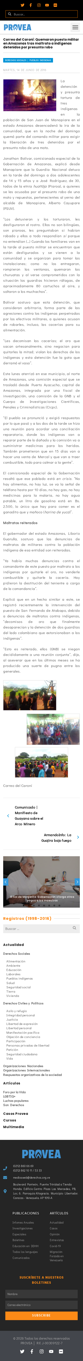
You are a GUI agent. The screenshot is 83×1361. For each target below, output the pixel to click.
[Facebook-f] (31, 5)
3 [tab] (34, 905)
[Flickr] (55, 5)
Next (77, 882)
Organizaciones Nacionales (23, 1066)
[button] (75, 27)
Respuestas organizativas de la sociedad (32, 1074)
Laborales (13, 974)
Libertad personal (19, 1028)
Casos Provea (15, 1113)
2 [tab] (29, 905)
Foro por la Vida (14, 1092)
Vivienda (12, 995)
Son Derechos (13, 1105)
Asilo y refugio (16, 1011)
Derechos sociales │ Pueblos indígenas (28, 60)
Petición (12, 1049)
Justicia (12, 1019)
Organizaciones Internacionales (26, 1070)
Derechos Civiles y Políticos (23, 1003)
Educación (13, 970)
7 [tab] (54, 905)
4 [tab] (39, 905)
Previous (5, 882)
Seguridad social (18, 987)
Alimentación (15, 961)
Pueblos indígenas (19, 978)
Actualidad (13, 945)
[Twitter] (22, 5)
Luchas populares (16, 1100)
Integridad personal (20, 1015)
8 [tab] (59, 905)
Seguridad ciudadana (21, 1054)
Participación (16, 1041)
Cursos (9, 1120)
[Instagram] (39, 5)
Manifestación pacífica (22, 1032)
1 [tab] (23, 905)
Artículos (11, 1083)
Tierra (10, 991)
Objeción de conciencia (23, 1037)
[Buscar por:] (41, 928)
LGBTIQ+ (9, 1096)
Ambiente (13, 965)
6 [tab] (49, 905)
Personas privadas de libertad (27, 1045)
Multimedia (13, 1127)
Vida (9, 1058)
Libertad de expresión (22, 1023)
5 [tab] (44, 905)
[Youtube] (47, 5)
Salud (10, 983)
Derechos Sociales (16, 953)
